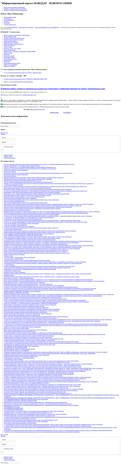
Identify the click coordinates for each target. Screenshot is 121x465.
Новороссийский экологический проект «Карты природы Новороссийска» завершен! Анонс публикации (33, 177)
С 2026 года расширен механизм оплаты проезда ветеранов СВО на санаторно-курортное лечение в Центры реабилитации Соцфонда (42, 380)
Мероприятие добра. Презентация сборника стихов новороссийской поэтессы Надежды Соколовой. (32, 192)
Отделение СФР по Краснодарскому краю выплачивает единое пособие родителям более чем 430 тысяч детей (35, 392)
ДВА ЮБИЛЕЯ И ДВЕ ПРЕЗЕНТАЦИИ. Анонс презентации (21, 346)
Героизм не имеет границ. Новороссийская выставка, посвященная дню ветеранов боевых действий (32, 208)
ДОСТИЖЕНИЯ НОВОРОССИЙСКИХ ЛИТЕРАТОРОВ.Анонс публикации (26, 399)
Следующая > (67, 112)
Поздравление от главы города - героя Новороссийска (19, 358)
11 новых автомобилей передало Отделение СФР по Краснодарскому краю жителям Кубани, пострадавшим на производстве (39, 266)
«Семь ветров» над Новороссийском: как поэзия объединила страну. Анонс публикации (29, 217)
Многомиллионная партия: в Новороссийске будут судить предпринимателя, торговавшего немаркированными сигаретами (39, 372)
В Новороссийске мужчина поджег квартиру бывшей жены (21, 356)
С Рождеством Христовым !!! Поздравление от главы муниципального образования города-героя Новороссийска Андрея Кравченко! (41, 417)
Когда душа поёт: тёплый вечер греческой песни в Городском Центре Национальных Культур (30, 318)
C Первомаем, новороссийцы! (12, 270)
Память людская (8, 256)
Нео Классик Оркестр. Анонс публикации (16, 174)
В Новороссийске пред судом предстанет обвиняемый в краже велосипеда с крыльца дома (29, 415)
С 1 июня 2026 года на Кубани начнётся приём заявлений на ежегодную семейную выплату (30, 239)
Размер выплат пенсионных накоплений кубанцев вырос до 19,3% (22, 180)
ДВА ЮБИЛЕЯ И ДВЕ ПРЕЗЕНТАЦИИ (15, 347)
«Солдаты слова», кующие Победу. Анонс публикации (19, 257)
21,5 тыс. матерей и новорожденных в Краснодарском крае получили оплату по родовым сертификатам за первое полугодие (39, 164)
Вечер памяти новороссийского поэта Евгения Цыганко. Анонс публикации (25, 330)
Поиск (3, 126)
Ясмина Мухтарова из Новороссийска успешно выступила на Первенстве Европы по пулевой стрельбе (33, 375)
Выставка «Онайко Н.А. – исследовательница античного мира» (22, 165)
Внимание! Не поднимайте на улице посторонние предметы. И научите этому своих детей (29, 344)
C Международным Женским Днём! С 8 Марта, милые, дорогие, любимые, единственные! (29, 340)
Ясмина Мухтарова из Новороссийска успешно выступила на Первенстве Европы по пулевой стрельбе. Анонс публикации (39, 374)
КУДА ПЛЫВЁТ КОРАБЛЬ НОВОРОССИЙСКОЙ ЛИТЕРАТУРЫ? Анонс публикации (29, 233)
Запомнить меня (8, 147)
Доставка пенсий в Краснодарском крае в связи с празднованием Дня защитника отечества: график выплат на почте (37, 362)
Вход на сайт (4, 132)
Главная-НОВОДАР (12, 27)
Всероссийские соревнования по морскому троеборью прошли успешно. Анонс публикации (30, 304)
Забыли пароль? (8, 155)
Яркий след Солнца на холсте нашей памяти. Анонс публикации (22, 327)
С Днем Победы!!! (9, 264)
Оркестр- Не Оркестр (10, 171)
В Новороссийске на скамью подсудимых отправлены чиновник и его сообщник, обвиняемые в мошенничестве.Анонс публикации (41, 242)
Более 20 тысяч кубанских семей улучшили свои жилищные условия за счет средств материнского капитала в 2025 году (38, 393)
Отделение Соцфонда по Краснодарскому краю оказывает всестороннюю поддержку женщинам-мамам (33, 332)
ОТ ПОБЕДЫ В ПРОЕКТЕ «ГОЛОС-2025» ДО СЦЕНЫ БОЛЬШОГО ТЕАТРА (26, 383)
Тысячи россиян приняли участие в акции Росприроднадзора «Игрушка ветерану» (27, 260)
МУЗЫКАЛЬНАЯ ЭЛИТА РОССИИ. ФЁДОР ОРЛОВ (19, 349)
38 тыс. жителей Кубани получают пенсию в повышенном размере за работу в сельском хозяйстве (31, 214)
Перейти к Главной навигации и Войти (15, 8)
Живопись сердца (9, 275)
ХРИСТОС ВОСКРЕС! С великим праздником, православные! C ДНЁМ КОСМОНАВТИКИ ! (31, 303)
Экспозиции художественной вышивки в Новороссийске (20, 423)
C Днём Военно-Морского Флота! (13, 185)
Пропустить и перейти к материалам (14, 7)
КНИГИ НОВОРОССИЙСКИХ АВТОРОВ (16, 293)
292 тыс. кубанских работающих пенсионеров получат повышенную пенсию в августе (28, 182)
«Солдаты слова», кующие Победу (13, 259)
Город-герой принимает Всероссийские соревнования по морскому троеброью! (26, 307)
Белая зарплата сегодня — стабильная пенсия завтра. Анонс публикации (24, 282)
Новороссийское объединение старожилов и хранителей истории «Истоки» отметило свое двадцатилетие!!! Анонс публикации (40, 230)
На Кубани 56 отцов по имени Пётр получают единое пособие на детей (24, 196)
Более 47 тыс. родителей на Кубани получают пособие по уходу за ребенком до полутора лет (30, 168)
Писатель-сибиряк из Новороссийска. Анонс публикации (20, 198)
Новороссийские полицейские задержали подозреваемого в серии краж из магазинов (28, 337)
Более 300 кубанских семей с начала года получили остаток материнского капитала (27, 188)
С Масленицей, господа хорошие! (13, 359)
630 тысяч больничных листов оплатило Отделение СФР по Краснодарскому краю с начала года (31, 228)
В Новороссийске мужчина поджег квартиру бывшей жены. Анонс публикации (26, 355)
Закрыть (3, 134)
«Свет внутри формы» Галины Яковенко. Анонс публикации (21, 223)
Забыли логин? (8, 156)
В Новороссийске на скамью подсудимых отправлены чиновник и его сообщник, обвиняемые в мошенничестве (35, 244)
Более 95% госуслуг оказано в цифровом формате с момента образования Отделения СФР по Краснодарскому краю (36, 194)
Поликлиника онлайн (10, 17)
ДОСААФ (7, 23)
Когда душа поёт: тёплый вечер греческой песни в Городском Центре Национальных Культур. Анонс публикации (36, 316)
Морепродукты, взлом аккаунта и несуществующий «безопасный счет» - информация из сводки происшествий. (35, 402)
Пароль (4, 142)
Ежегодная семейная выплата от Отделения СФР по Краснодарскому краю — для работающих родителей (34, 322)
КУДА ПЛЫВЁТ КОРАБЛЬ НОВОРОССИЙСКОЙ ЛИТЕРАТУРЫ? (23, 235)
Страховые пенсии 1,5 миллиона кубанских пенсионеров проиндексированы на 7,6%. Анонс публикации (34, 411)
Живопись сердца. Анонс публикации (15, 272)
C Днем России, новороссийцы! (13, 229)
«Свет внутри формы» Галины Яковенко (15, 225)
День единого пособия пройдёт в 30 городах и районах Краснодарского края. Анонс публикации (31, 199)
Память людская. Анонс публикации (14, 254)
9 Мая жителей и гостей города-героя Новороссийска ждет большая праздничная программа (30, 269)
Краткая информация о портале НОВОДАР (47, 27)
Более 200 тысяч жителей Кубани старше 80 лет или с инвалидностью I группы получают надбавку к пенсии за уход (37, 253)
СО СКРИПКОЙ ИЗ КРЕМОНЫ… (14, 409)
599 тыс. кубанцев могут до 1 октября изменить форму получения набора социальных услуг (30, 167)
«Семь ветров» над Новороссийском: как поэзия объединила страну (23, 219)
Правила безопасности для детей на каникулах (17, 210)
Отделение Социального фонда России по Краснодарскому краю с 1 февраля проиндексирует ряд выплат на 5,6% (36, 387)
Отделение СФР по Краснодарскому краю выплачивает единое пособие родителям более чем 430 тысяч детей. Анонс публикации (41, 390)
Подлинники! (8, 18)
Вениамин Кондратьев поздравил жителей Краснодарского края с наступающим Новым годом (30, 420)
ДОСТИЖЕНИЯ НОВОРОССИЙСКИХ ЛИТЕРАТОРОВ (20, 401)
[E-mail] (34, 95)
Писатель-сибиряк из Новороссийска (14, 201)
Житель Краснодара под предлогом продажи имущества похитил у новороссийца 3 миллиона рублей (32, 297)
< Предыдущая (54, 112)
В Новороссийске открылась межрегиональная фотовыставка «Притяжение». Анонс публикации (31, 310)
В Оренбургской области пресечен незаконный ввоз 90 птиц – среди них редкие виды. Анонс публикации (34, 285)
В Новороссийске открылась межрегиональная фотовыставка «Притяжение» (25, 312)
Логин (4, 137)
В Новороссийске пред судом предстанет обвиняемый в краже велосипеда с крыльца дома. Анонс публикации (35, 414)
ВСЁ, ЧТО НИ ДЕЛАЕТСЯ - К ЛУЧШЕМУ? (16, 350)
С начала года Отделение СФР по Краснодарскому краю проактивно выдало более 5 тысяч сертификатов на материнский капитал (41, 287)
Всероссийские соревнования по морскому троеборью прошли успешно (24, 306)
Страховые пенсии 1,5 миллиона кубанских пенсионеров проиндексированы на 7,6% (28, 412)
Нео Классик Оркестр (10, 176)
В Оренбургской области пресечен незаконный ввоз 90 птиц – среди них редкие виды (28, 284)
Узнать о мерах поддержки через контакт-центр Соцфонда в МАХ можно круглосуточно (29, 335)
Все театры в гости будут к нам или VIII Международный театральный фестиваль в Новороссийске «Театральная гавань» (38, 173)
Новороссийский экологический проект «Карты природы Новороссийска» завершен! (28, 179)
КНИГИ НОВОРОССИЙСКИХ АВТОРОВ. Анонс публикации (22, 291)
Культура (6, 21)
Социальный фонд (9, 20)
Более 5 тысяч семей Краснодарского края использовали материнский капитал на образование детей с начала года (36, 250)
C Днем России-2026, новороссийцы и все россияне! (19, 226)
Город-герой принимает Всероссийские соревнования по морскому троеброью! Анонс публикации (32, 309)
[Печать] (29, 95)
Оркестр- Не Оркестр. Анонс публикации (16, 170)
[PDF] (24, 95)
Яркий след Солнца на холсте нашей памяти (16, 328)
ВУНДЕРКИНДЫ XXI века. (12, 406)
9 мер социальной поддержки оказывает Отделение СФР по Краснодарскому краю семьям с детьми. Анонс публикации (38, 236)
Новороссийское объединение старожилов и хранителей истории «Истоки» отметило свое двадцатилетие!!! (34, 232)
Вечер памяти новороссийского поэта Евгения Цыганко (20, 331)
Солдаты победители (10, 24)
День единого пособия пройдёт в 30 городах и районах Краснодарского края (25, 202)
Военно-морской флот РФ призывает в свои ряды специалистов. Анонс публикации (28, 313)
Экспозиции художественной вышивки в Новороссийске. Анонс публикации (26, 421)
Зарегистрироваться (9, 158)
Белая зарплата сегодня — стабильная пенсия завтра (18, 278)
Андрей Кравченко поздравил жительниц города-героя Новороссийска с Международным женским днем (33, 338)
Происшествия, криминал (26, 27)
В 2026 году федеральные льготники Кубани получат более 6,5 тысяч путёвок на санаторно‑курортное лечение (35, 298)
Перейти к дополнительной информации (15, 10)
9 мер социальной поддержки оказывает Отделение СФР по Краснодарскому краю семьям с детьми (32, 238)
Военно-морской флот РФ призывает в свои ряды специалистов (22, 315)
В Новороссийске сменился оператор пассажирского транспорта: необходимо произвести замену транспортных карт (53, 89)
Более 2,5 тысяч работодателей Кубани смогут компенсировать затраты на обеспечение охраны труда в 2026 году (36, 251)
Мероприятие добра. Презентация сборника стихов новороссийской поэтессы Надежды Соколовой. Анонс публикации (38, 189)
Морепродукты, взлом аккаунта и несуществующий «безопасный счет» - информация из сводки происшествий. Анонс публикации (41, 405)
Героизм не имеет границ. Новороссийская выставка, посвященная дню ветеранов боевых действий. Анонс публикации (38, 207)
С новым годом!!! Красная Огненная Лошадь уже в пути (20, 418)
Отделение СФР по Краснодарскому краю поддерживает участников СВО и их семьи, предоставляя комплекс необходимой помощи (41, 341)
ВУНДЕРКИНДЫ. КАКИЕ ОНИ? (13, 408)
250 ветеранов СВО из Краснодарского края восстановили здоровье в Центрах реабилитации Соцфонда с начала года (37, 267)
